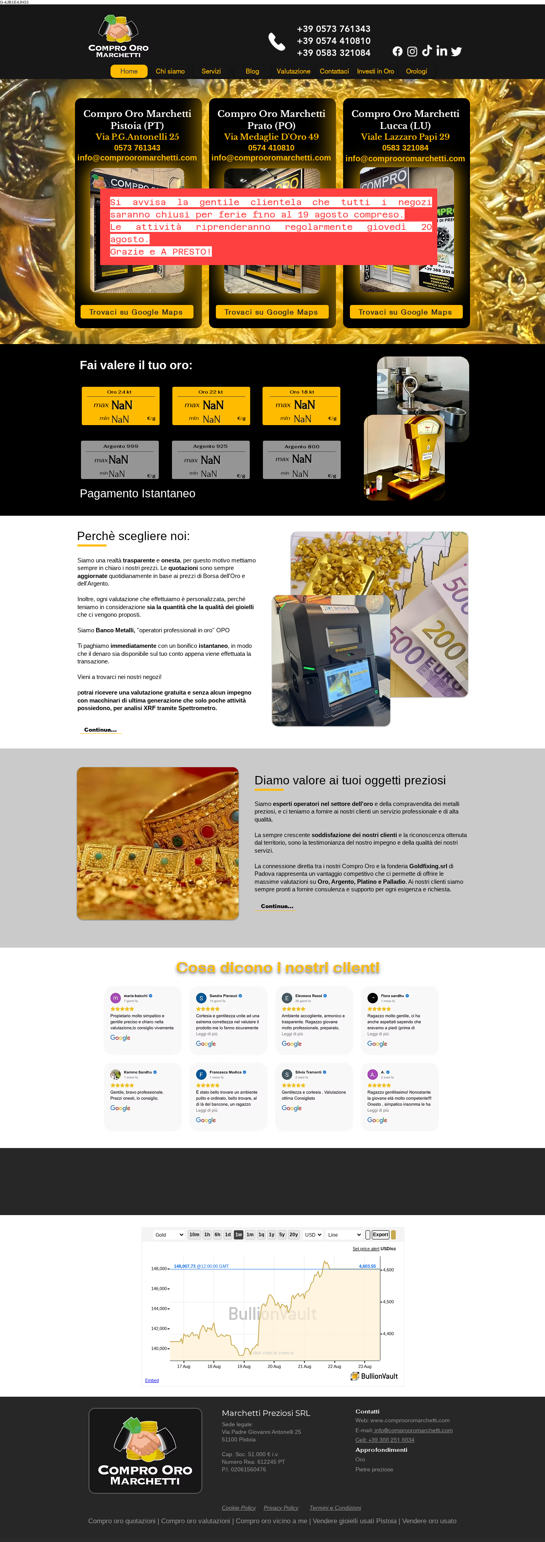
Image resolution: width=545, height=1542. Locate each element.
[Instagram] (412, 51)
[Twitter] (456, 51)
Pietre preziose (374, 1469)
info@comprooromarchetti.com (413, 1430)
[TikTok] (427, 51)
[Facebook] (397, 51)
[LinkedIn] (441, 51)
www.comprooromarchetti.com (410, 1420)
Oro (360, 1459)
